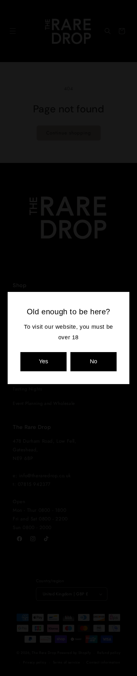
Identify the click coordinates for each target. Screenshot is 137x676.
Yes (43, 361)
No (93, 361)
